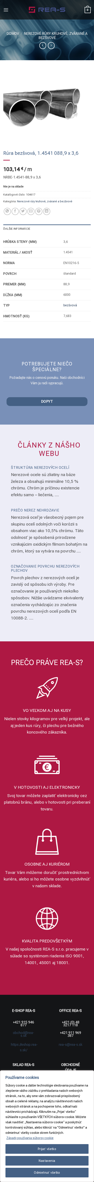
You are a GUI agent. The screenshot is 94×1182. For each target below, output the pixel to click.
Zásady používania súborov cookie (30, 1138)
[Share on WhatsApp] (7, 211)
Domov (13, 34)
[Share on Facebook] (15, 211)
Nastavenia (47, 1161)
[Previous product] (51, 45)
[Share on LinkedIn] (46, 211)
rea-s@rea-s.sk (70, 1045)
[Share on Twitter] (23, 211)
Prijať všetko (47, 1149)
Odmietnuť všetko (47, 1172)
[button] (6, 9)
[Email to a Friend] (31, 211)
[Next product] (42, 45)
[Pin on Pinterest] (38, 211)
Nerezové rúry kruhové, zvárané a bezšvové (44, 201)
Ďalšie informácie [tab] (16, 228)
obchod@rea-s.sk (23, 1034)
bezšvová (70, 305)
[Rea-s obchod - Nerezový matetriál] (47, 9)
